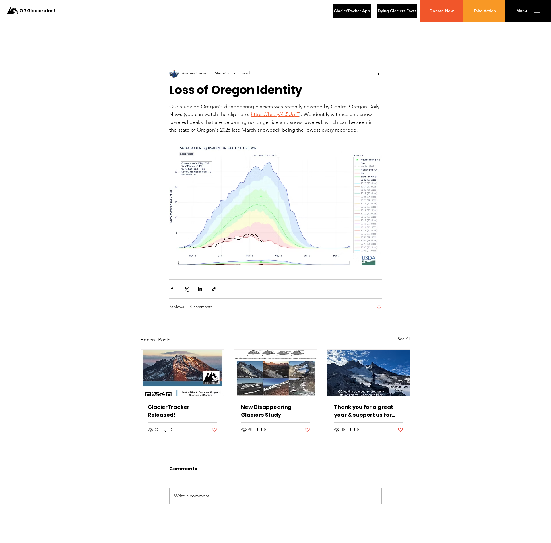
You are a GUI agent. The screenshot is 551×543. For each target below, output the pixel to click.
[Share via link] (214, 289)
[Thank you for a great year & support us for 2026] (368, 373)
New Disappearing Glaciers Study (266, 410)
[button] (521, 11)
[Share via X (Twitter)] (186, 289)
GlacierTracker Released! (168, 410)
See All (404, 338)
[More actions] (378, 73)
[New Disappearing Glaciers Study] (275, 373)
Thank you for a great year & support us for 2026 (363, 411)
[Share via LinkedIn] (200, 289)
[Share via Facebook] (172, 289)
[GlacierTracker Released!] (182, 373)
